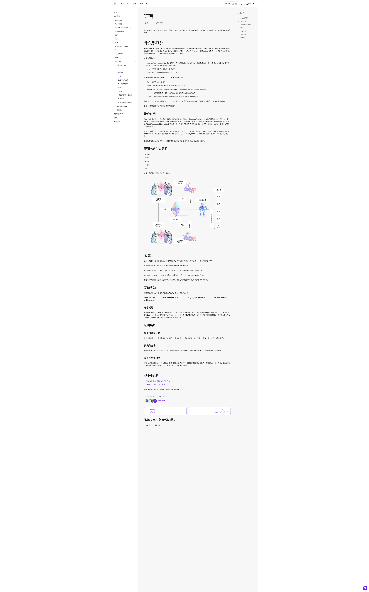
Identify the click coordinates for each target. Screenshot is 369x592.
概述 (115, 12)
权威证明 (119, 110)
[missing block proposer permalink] (143, 357)
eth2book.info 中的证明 (155, 385)
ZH (251, 4)
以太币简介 (118, 24)
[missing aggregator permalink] (143, 345)
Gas (116, 50)
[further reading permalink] (143, 376)
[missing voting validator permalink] (143, 333)
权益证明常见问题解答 (125, 102)
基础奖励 (243, 31)
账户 (116, 35)
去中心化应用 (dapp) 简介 (123, 27)
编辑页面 (159, 23)
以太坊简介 (118, 20)
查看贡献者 (161, 401)
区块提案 (121, 98)
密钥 (119, 87)
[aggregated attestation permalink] (143, 114)
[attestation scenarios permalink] (143, 325)
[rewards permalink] (143, 255)
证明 (119, 76)
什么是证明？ (244, 18)
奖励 (241, 28)
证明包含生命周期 (246, 24)
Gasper (120, 69)
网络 (116, 57)
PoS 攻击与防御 (123, 84)
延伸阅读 (242, 37)
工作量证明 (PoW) (122, 106)
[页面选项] (153, 22)
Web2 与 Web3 (120, 31)
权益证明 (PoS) (121, 65)
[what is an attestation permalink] (143, 43)
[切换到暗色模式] (241, 4)
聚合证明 (243, 21)
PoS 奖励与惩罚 (123, 80)
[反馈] (365, 588)
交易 (116, 39)
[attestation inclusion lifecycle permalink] (143, 148)
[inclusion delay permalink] (143, 307)
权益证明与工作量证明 (125, 95)
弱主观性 (121, 72)
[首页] (115, 4)
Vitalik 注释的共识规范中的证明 (158, 381)
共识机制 (118, 61)
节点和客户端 (119, 54)
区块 (116, 42)
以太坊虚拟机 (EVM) (121, 46)
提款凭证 (121, 91)
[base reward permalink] (143, 287)
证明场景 (243, 34)
